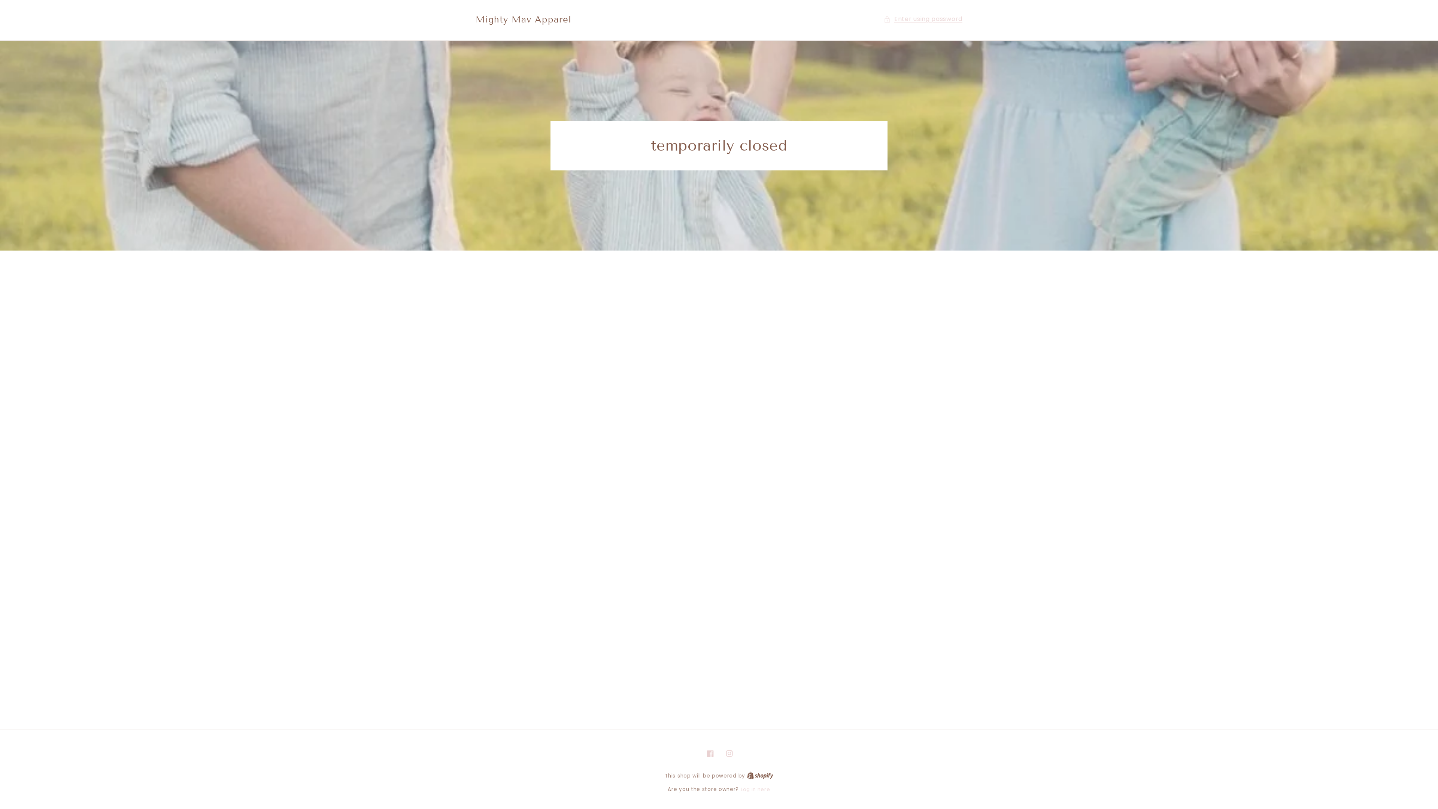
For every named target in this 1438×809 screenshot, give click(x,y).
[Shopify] (760, 775)
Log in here (755, 789)
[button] (923, 19)
